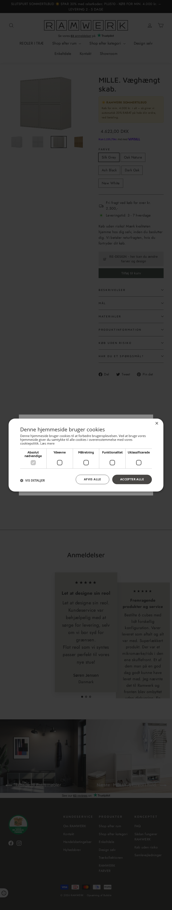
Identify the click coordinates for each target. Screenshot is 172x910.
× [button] (156, 423)
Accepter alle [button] (132, 479)
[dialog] (86, 455)
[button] (32, 480)
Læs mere (47, 443)
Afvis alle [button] (92, 479)
